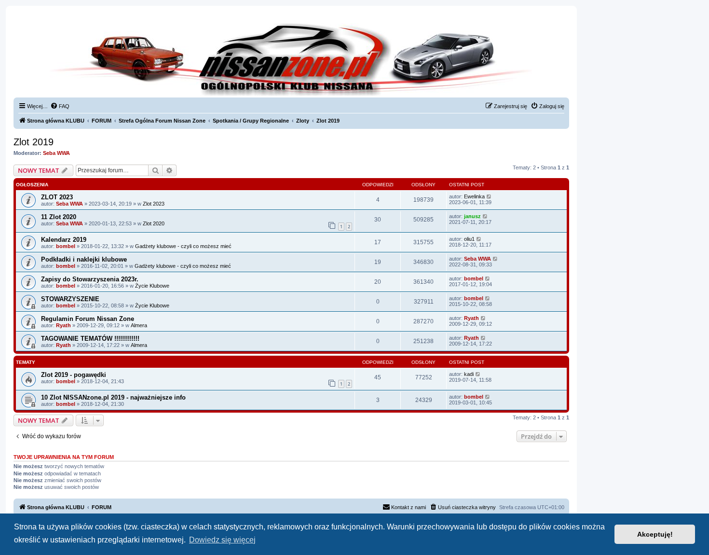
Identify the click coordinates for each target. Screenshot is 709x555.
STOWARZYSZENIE (70, 299)
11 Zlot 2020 (58, 217)
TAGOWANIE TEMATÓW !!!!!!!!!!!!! (90, 338)
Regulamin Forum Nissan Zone (87, 318)
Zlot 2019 (34, 142)
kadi (469, 374)
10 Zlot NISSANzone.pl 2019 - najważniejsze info (113, 397)
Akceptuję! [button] (655, 534)
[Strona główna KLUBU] (291, 57)
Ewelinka (474, 196)
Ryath (63, 325)
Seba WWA (56, 153)
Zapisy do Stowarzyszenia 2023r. (89, 279)
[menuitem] (59, 106)
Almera (139, 325)
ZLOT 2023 (57, 197)
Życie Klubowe (152, 286)
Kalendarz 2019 (63, 239)
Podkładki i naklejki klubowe (84, 259)
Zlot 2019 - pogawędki (73, 374)
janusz (472, 216)
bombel (65, 246)
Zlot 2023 (153, 204)
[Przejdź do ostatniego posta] (489, 196)
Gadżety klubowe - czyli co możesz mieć (183, 246)
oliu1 (469, 239)
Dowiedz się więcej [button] (222, 540)
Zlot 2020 (153, 223)
